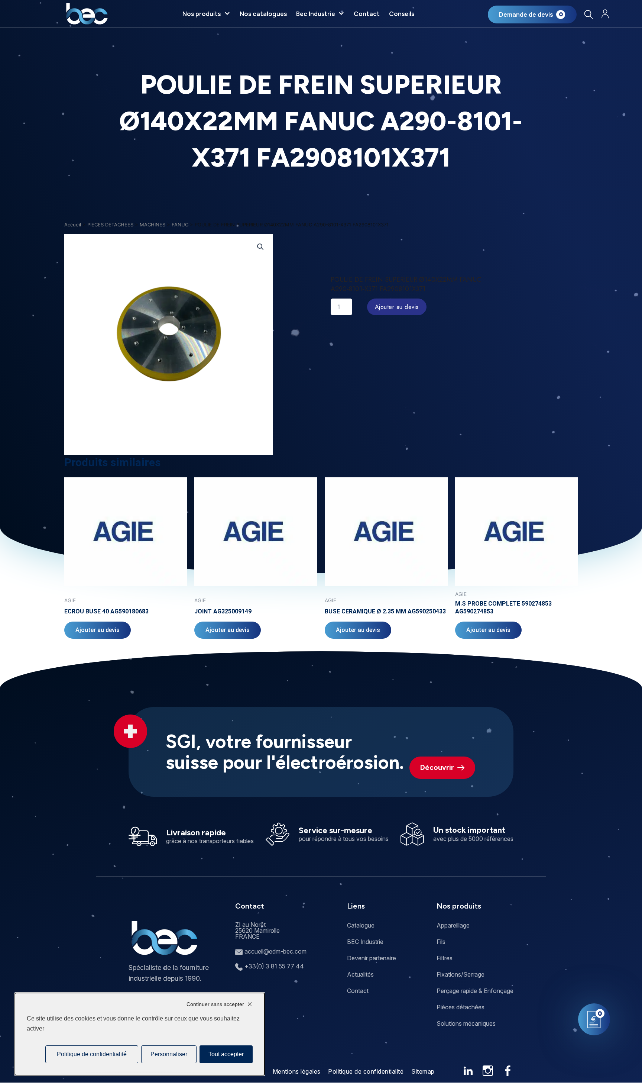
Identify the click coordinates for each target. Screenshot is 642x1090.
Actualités (360, 974)
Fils (441, 941)
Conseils (401, 13)
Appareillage (453, 925)
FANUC (180, 225)
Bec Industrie (315, 13)
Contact (367, 13)
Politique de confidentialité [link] (92, 1054)
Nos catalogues (263, 13)
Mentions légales (297, 1071)
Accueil (72, 225)
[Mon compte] (605, 14)
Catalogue (360, 925)
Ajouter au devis (397, 307)
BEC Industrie (365, 941)
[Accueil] (86, 14)
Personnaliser (168, 1054)
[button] (260, 247)
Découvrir (437, 767)
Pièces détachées (460, 1007)
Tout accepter (226, 1054)
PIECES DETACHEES (110, 225)
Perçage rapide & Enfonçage (475, 990)
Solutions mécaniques (466, 1023)
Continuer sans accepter (215, 1004)
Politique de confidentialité (365, 1071)
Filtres (445, 958)
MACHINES (152, 225)
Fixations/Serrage (460, 974)
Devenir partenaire (371, 958)
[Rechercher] (588, 14)
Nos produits (201, 13)
